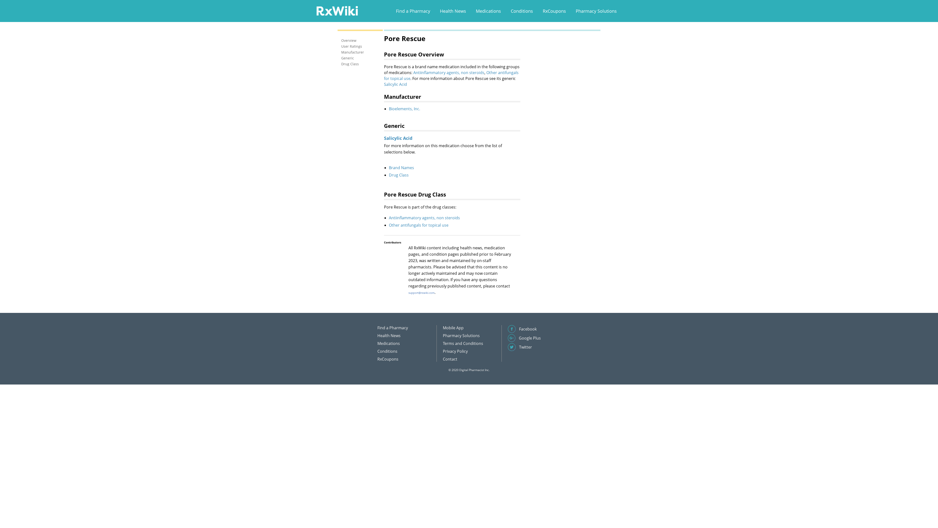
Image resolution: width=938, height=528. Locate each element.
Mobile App (453, 327)
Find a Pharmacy (413, 11)
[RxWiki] (337, 11)
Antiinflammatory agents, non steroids (448, 72)
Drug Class (399, 175)
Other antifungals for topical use (418, 225)
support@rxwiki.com (421, 293)
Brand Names (401, 167)
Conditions (522, 11)
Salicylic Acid (395, 84)
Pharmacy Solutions (596, 11)
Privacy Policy (455, 351)
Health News (453, 11)
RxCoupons (554, 11)
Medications (488, 11)
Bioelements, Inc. (404, 108)
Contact (450, 359)
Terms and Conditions (463, 343)
